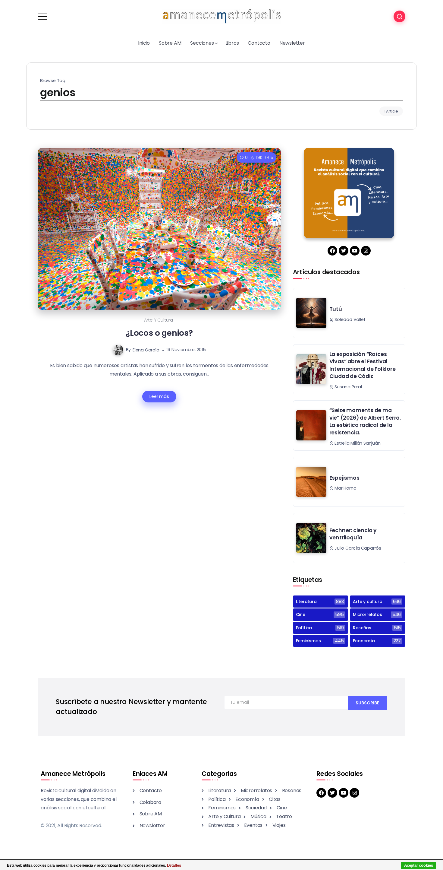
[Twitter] (343, 251)
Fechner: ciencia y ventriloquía (353, 534)
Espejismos (344, 477)
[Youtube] (355, 251)
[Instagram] (366, 251)
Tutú (335, 309)
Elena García (146, 350)
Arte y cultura (158, 320)
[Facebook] (332, 251)
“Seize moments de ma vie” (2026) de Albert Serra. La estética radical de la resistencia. (365, 421)
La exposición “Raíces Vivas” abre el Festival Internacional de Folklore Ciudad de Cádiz (362, 365)
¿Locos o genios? (159, 332)
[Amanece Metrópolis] (221, 16)
